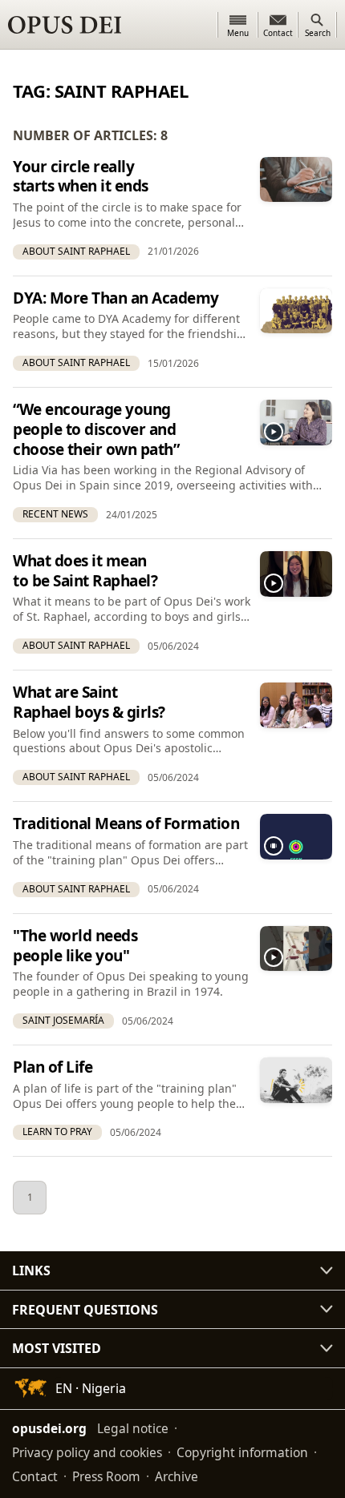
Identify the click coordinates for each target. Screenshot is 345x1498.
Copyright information (242, 1452)
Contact (35, 1476)
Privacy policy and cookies (87, 1452)
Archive (176, 1476)
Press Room (106, 1476)
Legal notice (132, 1428)
